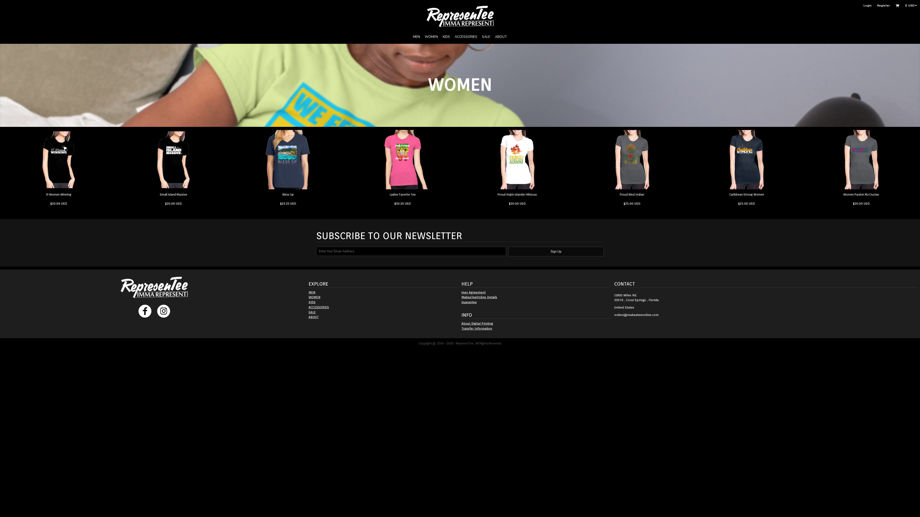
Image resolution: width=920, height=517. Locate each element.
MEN (312, 292)
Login (867, 5)
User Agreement (473, 292)
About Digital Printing (477, 323)
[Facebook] (144, 311)
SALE (312, 312)
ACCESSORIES (319, 307)
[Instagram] (163, 311)
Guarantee (469, 302)
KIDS (312, 302)
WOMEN (314, 297)
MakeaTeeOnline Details (479, 297)
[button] (897, 5)
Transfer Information (476, 328)
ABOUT (314, 317)
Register (883, 5)
